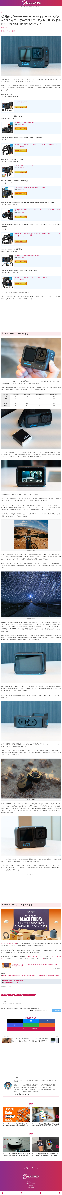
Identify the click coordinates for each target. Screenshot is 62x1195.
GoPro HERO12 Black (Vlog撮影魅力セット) (27, 255)
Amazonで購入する (20, 107)
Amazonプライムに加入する (10, 982)
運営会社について (31, 1182)
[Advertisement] (31, 314)
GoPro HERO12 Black (21, 101)
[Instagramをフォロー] (15, 1025)
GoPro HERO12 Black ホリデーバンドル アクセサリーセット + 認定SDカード (36, 144)
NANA (16, 1077)
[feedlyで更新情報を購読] (31, 1025)
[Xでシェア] (2, 31)
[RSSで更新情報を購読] (47, 1025)
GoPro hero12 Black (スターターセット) (25, 166)
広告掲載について (31, 1185)
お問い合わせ (31, 1187)
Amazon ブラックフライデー (9, 943)
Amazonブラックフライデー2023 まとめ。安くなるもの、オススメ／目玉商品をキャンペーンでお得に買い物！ (30, 975)
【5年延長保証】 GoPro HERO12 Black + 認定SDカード (30, 187)
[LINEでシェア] (12, 31)
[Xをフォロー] (15, 1021)
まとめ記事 (41, 958)
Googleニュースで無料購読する (31, 1028)
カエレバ (22, 102)
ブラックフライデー (30, 994)
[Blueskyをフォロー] (31, 1021)
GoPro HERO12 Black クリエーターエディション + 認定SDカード (32, 277)
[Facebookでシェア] (7, 31)
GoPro (11, 994)
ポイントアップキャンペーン (35, 956)
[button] (15, 31)
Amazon (5, 994)
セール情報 (19, 994)
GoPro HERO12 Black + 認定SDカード (25, 122)
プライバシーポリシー (31, 1183)
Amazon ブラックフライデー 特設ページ (13, 980)
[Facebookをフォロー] (47, 1021)
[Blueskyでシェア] (4, 31)
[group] (16, 1117)
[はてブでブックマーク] (10, 31)
